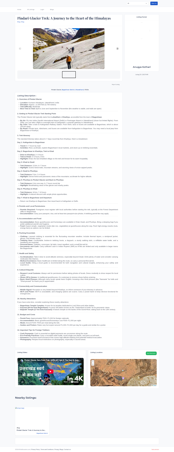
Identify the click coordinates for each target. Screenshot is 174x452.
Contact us (67, 449)
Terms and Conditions (47, 449)
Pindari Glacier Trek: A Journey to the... (31, 430)
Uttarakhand (79, 90)
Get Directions (151, 353)
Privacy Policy (35, 449)
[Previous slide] (20, 48)
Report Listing (115, 84)
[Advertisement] (142, 52)
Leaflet (154, 385)
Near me (154, 3)
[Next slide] (117, 48)
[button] (19, 9)
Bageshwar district (68, 90)
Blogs (61, 449)
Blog (18, 22)
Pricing (56, 449)
